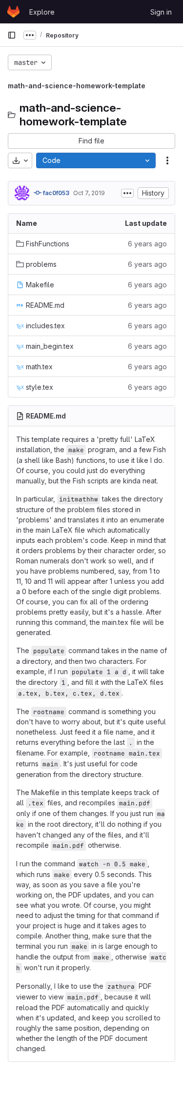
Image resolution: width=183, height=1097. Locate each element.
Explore (42, 12)
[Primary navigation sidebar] (12, 35)
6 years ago (147, 243)
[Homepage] (13, 12)
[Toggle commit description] (127, 193)
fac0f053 (55, 193)
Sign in (161, 12)
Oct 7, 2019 (89, 193)
